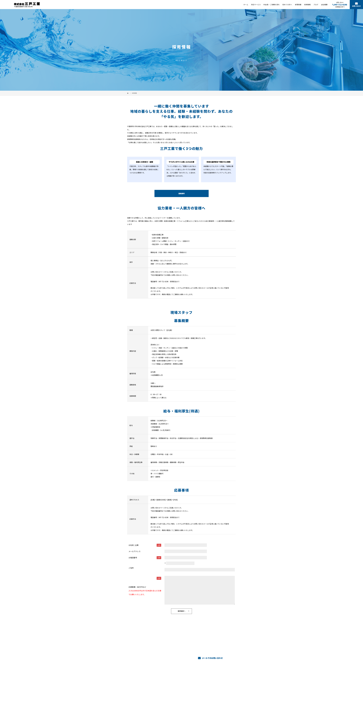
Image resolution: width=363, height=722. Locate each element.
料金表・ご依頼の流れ (272, 4)
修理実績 (298, 4)
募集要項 (181, 193)
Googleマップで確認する (137, 703)
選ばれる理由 (196, 684)
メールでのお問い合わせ (212, 658)
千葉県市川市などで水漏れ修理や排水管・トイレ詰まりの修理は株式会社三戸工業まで (152, 711)
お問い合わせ (356, 6)
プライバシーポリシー (228, 712)
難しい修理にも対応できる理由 (203, 687)
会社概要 (324, 4)
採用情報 (307, 4)
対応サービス (256, 4)
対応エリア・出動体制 (199, 689)
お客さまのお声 (197, 692)
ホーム (245, 4)
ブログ (315, 4)
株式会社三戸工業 (140, 680)
